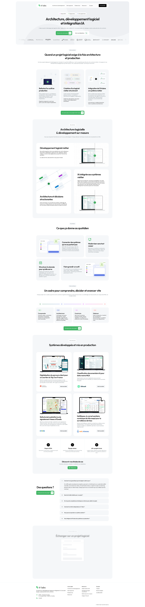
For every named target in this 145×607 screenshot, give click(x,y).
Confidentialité (99, 588)
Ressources (70, 590)
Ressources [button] (84, 5)
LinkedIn (40, 593)
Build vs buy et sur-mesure (87, 589)
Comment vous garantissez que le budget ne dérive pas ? (77, 480)
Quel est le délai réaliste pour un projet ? (73, 495)
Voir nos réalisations (79, 33)
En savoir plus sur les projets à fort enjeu (71, 112)
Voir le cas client (63, 386)
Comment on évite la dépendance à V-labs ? (74, 506)
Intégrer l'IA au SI (85, 591)
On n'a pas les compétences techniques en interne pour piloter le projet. (80, 501)
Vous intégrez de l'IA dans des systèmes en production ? (77, 518)
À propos (91, 5)
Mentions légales (99, 586)
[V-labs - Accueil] (42, 5)
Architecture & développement (58, 5)
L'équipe (98, 584)
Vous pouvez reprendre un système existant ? (74, 512)
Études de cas (77, 5)
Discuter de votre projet (62, 33)
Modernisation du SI (86, 584)
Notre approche (70, 5)
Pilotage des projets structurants (86, 587)
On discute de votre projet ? (71, 328)
